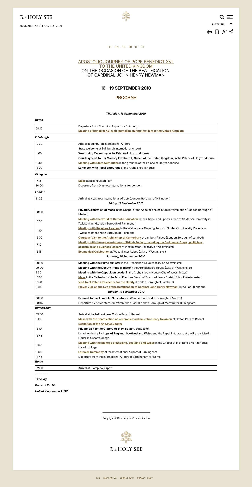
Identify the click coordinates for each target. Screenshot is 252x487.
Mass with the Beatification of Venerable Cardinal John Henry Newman (125, 319)
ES (123, 47)
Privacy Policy (145, 478)
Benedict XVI (29, 26)
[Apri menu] (229, 17)
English (220, 25)
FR (130, 47)
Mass (82, 180)
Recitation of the (100, 324)
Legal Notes (109, 478)
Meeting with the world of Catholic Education (108, 219)
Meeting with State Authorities (98, 163)
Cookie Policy (127, 478)
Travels (48, 26)
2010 (59, 26)
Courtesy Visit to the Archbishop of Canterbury (109, 237)
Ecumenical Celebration (94, 251)
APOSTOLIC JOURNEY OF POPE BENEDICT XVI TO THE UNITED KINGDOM (126, 64)
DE (110, 47)
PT (142, 47)
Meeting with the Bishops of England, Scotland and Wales (116, 342)
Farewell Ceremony (91, 352)
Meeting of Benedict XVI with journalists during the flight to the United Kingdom (131, 130)
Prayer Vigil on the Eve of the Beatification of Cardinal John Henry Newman (128, 287)
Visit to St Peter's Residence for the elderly (106, 282)
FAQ (98, 478)
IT (136, 47)
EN (117, 47)
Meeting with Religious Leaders (99, 228)
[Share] (231, 32)
